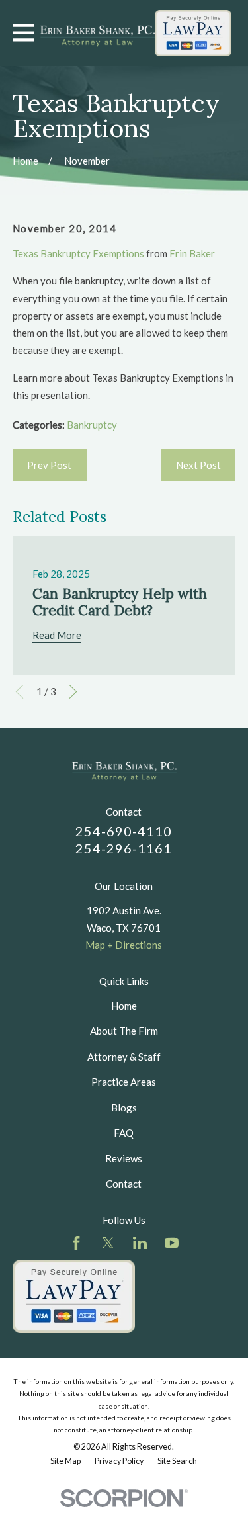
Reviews (123, 1158)
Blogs (124, 1107)
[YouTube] (172, 1243)
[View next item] (73, 692)
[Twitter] (108, 1243)
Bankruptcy (92, 425)
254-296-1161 (123, 848)
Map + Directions (123, 945)
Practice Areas (123, 1082)
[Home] (97, 33)
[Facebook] (76, 1243)
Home (124, 1006)
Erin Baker (192, 253)
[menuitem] (65, 1461)
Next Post (198, 465)
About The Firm (124, 1031)
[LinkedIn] (140, 1243)
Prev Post (49, 465)
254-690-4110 (123, 831)
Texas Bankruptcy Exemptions (78, 253)
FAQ (124, 1133)
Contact (124, 1184)
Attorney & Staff (124, 1057)
